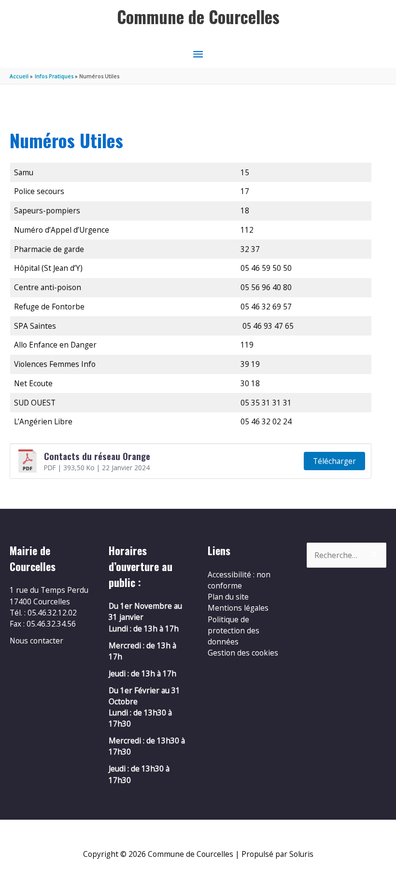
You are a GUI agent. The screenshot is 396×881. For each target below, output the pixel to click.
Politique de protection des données (233, 630)
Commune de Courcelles (198, 16)
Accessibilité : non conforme (239, 580)
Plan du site (228, 596)
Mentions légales (238, 607)
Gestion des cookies (243, 652)
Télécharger (334, 461)
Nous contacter (36, 640)
